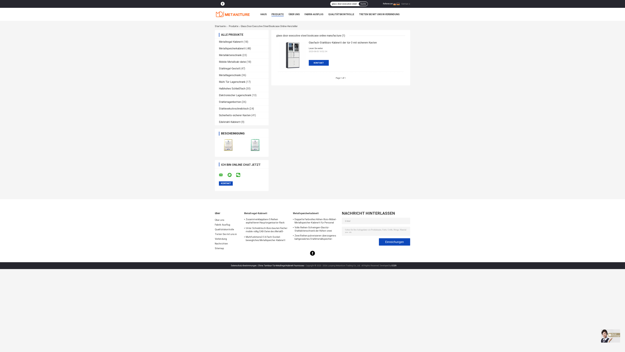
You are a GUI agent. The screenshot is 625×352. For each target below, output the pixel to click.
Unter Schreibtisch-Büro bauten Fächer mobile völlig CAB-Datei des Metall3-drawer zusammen (266, 230)
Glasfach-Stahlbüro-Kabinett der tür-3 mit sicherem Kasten (343, 42)
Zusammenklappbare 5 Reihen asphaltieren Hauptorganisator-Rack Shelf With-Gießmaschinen (265, 221)
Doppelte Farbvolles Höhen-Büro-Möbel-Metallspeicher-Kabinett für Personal (316, 221)
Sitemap (219, 248)
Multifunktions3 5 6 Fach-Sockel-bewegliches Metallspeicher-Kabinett (265, 239)
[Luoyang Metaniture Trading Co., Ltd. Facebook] (223, 4)
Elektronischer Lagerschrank (235, 95)
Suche (363, 4)
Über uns (294, 14)
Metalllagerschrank (230, 75)
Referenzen (388, 4)
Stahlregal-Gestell (229, 68)
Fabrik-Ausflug (314, 14)
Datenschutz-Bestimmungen (244, 265)
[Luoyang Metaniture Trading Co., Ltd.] (233, 14)
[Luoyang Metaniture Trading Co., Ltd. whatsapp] (232, 175)
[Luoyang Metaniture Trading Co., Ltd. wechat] (240, 175)
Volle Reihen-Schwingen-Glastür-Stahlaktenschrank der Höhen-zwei (313, 229)
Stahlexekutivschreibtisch (234, 108)
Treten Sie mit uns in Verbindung (379, 14)
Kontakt (319, 63)
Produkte (277, 14)
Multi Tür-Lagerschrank (232, 81)
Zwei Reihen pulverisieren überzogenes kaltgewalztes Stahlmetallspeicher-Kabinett (315, 237)
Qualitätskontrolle (341, 14)
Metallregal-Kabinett (231, 41)
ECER (394, 265)
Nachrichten (221, 243)
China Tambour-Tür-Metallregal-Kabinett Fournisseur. (281, 265)
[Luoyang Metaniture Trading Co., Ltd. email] (223, 175)
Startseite (220, 26)
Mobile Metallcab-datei (232, 61)
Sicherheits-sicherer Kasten (235, 115)
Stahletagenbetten (230, 101)
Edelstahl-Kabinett (230, 122)
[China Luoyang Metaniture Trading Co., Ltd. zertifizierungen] (228, 145)
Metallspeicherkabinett (232, 48)
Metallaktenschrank (230, 55)
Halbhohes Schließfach (232, 88)
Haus (263, 14)
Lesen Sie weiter (316, 48)
